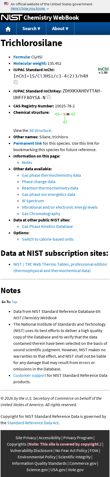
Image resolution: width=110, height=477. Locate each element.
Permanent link (27, 143)
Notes (27, 162)
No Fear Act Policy (71, 450)
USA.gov (57, 469)
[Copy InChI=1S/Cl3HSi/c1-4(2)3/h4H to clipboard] (15, 83)
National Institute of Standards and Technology (11, 17)
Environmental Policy (37, 456)
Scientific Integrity (74, 456)
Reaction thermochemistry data (50, 188)
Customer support (29, 375)
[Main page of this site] (8, 28)
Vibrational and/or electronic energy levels (60, 207)
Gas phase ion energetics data (48, 194)
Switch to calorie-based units (48, 239)
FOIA (94, 450)
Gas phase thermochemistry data (51, 175)
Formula (21, 56)
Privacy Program (78, 437)
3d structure (40, 130)
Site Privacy (25, 437)
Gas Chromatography (41, 213)
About (58, 28)
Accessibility (50, 437)
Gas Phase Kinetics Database (47, 226)
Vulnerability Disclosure (31, 450)
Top (14, 302)
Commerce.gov (82, 463)
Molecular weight (29, 63)
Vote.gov (76, 469)
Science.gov (37, 469)
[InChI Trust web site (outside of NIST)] (103, 73)
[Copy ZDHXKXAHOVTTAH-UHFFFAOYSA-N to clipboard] (48, 98)
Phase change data (39, 181)
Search (29, 28)
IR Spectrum (33, 200)
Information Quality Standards (39, 463)
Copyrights (16, 444)
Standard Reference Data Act (32, 422)
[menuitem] (8, 28)
